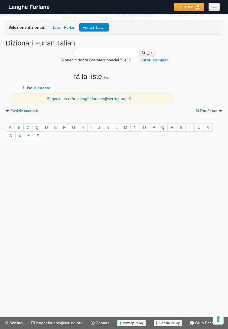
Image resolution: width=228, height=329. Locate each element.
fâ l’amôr (206, 110)
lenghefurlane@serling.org (59, 323)
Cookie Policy (169, 323)
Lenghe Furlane (28, 7)
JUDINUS (186, 7)
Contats (102, 323)
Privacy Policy (133, 323)
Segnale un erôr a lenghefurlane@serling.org (87, 98)
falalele (25, 110)
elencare (42, 88)
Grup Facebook (208, 323)
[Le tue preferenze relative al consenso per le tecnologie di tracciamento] (218, 319)
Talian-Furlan (63, 27)
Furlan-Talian (94, 27)
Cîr (148, 53)
